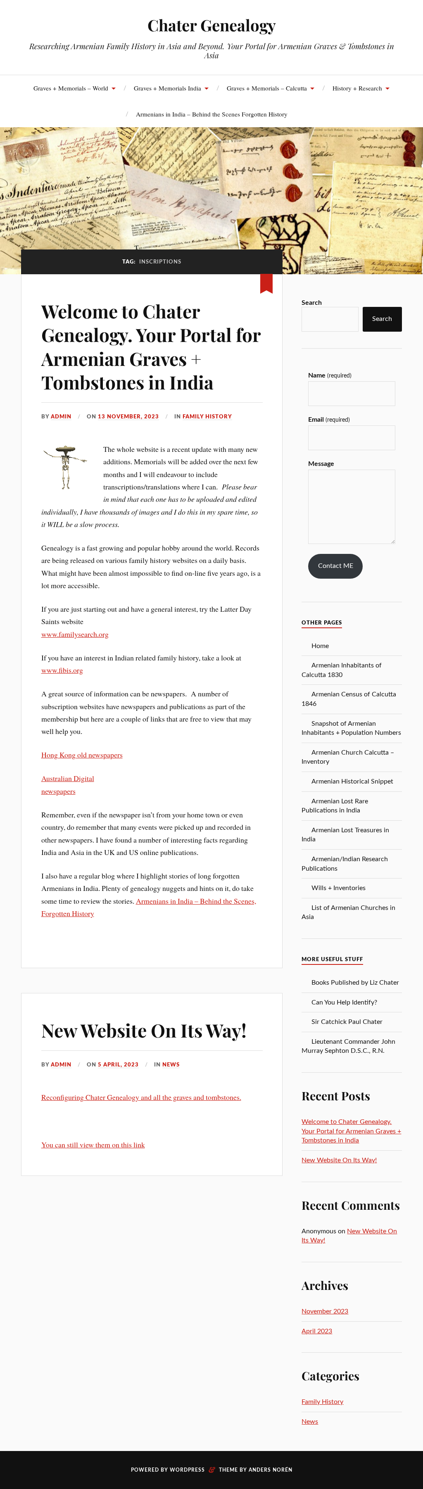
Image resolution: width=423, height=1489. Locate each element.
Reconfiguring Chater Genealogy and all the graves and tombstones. (141, 1097)
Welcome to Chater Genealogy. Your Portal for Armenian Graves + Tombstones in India (151, 346)
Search (312, 302)
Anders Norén (270, 1470)
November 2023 (325, 1311)
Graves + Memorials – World (70, 88)
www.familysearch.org (75, 634)
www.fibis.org (62, 670)
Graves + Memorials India (167, 88)
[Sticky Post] (266, 282)
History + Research (357, 88)
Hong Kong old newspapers (82, 755)
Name (329, 375)
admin (61, 416)
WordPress (187, 1470)
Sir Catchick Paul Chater (347, 1022)
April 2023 (317, 1331)
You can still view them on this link (93, 1144)
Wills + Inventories (338, 888)
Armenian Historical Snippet (352, 781)
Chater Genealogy (211, 25)
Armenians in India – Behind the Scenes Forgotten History (212, 114)
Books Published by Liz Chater (355, 982)
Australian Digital (67, 778)
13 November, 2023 (128, 416)
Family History (207, 416)
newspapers (58, 791)
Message (321, 464)
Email (328, 419)
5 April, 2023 (118, 1064)
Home (320, 646)
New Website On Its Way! (144, 1030)
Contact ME (335, 566)
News (171, 1064)
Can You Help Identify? (344, 1002)
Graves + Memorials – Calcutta (267, 88)
